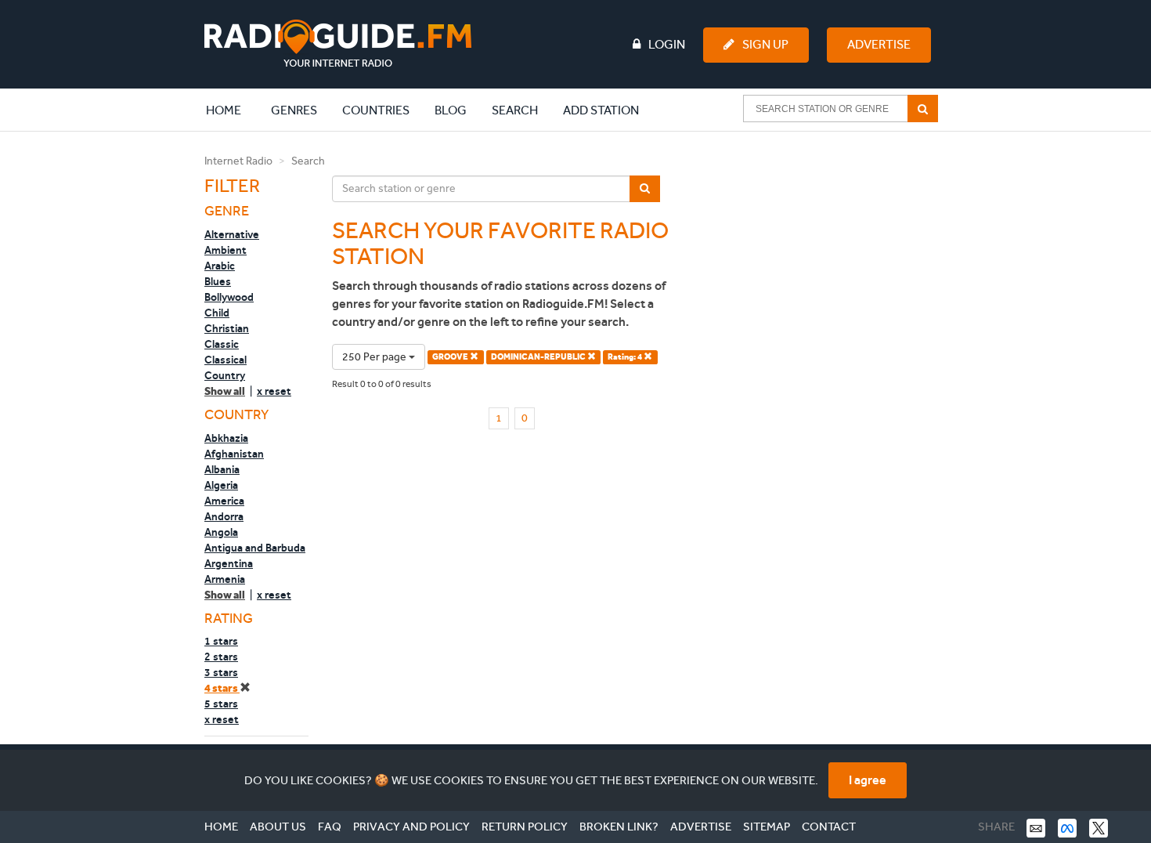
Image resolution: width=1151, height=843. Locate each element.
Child (216, 312)
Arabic (219, 265)
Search (515, 110)
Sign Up (765, 44)
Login (666, 44)
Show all (224, 391)
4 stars (222, 688)
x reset (274, 391)
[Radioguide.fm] (337, 43)
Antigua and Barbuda (254, 547)
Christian (226, 328)
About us (278, 826)
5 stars (221, 703)
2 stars (221, 656)
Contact (829, 826)
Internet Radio (238, 161)
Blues (217, 281)
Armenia (224, 579)
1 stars (221, 641)
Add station (601, 110)
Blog (451, 110)
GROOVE (451, 357)
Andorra (224, 516)
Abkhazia (226, 438)
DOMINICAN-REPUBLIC (539, 357)
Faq (329, 826)
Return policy (525, 826)
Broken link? (618, 826)
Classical (225, 359)
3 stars (221, 672)
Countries (376, 110)
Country (224, 375)
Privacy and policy (411, 826)
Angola (221, 532)
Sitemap (766, 826)
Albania (222, 469)
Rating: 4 (626, 357)
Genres (294, 110)
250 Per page (375, 357)
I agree (867, 779)
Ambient (225, 250)
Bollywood (229, 297)
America (224, 500)
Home (232, 110)
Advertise (879, 44)
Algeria (221, 485)
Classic (221, 344)
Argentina (228, 563)
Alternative (231, 234)
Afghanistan (234, 453)
